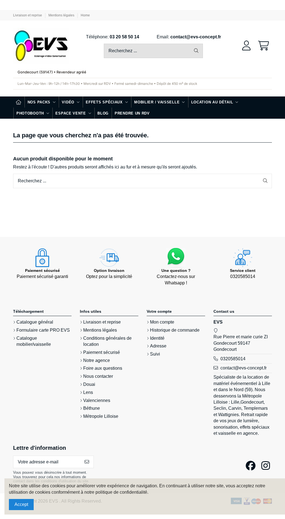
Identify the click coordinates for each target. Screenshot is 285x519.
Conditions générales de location (107, 341)
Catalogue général (34, 322)
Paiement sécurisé (101, 352)
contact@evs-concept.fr (195, 36)
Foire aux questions (102, 368)
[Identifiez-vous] (246, 46)
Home (85, 15)
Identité (157, 338)
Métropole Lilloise (100, 416)
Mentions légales (61, 15)
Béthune (91, 408)
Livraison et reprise (28, 15)
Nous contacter (98, 376)
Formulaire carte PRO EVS (43, 330)
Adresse (158, 346)
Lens (88, 392)
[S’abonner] (87, 462)
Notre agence (96, 360)
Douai (89, 384)
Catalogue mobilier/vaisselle (33, 341)
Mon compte (162, 322)
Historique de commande (175, 330)
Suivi (155, 354)
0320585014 (232, 358)
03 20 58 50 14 (124, 36)
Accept (21, 504)
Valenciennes (96, 400)
